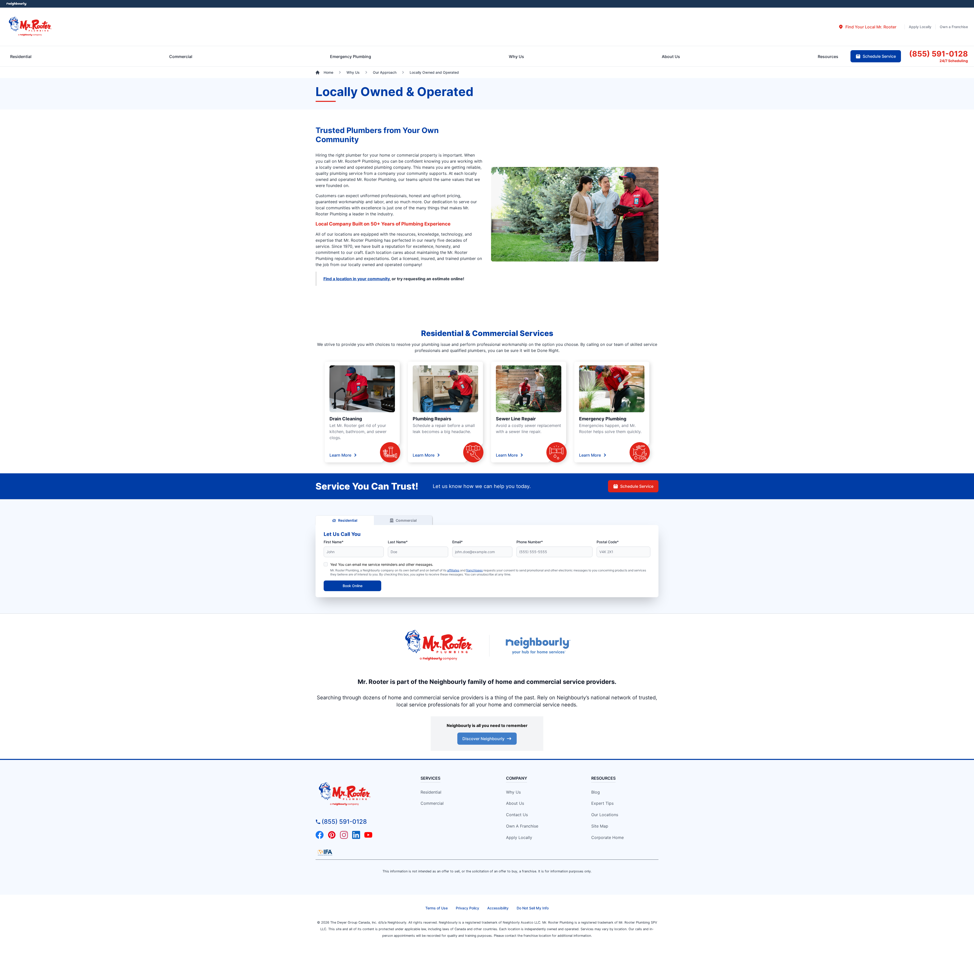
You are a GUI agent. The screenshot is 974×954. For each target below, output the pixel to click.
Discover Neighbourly (483, 738)
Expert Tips (602, 803)
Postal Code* (608, 542)
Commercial (406, 520)
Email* (457, 542)
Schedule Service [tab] (879, 56)
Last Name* (398, 542)
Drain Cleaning (345, 418)
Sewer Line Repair (516, 418)
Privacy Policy (467, 908)
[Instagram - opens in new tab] (344, 835)
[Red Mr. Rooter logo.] (439, 645)
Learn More (340, 455)
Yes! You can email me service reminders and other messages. (381, 564)
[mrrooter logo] (359, 794)
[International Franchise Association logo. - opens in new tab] (325, 852)
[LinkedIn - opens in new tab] (356, 835)
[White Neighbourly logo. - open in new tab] (16, 4)
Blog (595, 792)
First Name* (333, 542)
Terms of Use (436, 908)
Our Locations (604, 814)
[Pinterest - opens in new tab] (332, 835)
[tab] (867, 27)
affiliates (453, 570)
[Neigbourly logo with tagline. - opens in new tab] (537, 645)
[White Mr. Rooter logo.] (30, 27)
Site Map (599, 826)
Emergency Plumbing (602, 418)
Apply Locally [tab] (920, 27)
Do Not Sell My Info (533, 908)
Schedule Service (636, 486)
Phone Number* (529, 542)
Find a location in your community (356, 278)
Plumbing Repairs (432, 418)
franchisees (474, 570)
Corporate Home (607, 837)
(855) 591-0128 (344, 821)
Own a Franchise (522, 826)
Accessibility (498, 908)
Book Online (352, 586)
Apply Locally (519, 837)
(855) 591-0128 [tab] (938, 53)
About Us (515, 803)
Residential (347, 520)
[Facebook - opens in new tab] (320, 835)
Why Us (513, 792)
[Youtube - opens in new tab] (368, 835)
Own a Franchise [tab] (954, 27)
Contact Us (517, 814)
